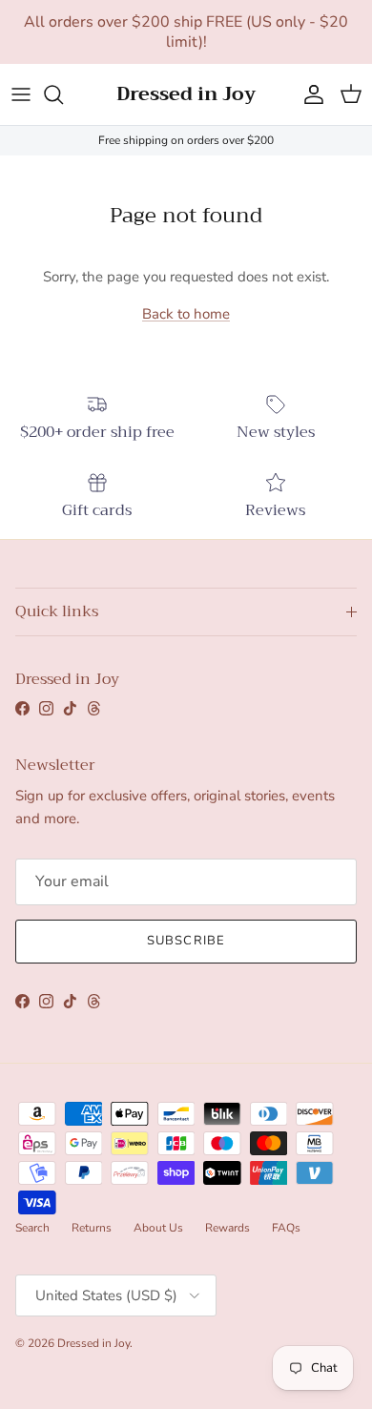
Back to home (186, 313)
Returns (92, 1227)
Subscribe (185, 940)
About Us (158, 1227)
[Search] (63, 94)
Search (32, 1227)
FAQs (286, 1227)
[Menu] (21, 94)
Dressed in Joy (93, 1343)
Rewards (227, 1227)
